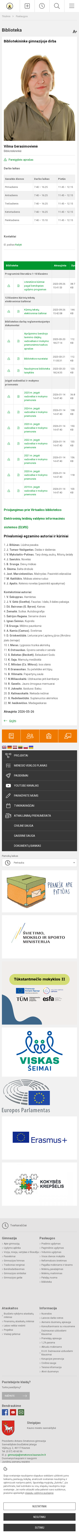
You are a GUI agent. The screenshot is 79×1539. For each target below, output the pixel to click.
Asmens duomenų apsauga (56, 1322)
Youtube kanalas (26, 785)
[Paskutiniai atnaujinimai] (42, 6)
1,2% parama (48, 1342)
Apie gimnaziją (12, 1243)
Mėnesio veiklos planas (30, 765)
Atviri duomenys (50, 1371)
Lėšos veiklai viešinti (14, 1325)
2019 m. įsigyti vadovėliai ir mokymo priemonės (36, 490)
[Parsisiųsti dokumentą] (8, 285)
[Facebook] (5, 1412)
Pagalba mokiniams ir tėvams (57, 1265)
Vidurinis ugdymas (51, 1252)
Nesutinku (39, 1517)
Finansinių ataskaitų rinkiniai (19, 1321)
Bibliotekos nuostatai (36, 358)
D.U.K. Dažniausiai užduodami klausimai (57, 1353)
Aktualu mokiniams (51, 1347)
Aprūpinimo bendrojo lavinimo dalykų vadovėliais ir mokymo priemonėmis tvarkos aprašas (36, 341)
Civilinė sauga (23, 825)
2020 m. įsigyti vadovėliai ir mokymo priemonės (36, 475)
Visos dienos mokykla (53, 1256)
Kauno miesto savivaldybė (41, 1428)
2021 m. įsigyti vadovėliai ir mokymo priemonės (36, 459)
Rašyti (18, 244)
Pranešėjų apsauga (51, 1338)
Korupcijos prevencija (52, 1358)
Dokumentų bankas (27, 845)
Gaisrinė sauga (24, 835)
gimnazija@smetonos (20, 1454)
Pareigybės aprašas (21, 159)
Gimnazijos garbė (13, 1277)
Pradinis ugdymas (51, 1243)
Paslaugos (22, 16)
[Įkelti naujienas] (27, 6)
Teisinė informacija (51, 1367)
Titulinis (6, 16)
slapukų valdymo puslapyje (39, 1493)
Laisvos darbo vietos (52, 1318)
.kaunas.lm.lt (39, 1454)
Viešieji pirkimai (12, 1334)
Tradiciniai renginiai (14, 1265)
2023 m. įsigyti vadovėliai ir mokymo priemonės (36, 428)
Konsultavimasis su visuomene (58, 1326)
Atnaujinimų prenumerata (32, 815)
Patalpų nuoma (49, 1277)
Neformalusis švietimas (54, 1260)
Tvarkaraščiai (24, 805)
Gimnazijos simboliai (15, 1273)
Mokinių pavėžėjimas (52, 1269)
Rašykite (10, 1395)
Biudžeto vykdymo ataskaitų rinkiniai (19, 1315)
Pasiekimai (21, 775)
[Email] (21, 1412)
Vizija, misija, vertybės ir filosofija (21, 1252)
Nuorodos (46, 1313)
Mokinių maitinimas (51, 1273)
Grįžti (12, 721)
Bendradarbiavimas (14, 1269)
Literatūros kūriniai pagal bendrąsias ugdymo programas (35, 285)
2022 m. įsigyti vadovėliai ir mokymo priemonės (36, 443)
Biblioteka (46, 1282)
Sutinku (39, 1527)
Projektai (21, 755)
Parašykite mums (26, 795)
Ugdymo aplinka (12, 1248)
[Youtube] (13, 1412)
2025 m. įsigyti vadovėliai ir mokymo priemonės (36, 396)
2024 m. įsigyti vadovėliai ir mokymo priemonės (36, 412)
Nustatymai (39, 1506)
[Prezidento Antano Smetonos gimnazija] (10, 5)
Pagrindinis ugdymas (52, 1248)
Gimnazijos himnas (14, 1260)
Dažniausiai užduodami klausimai (53, 1332)
